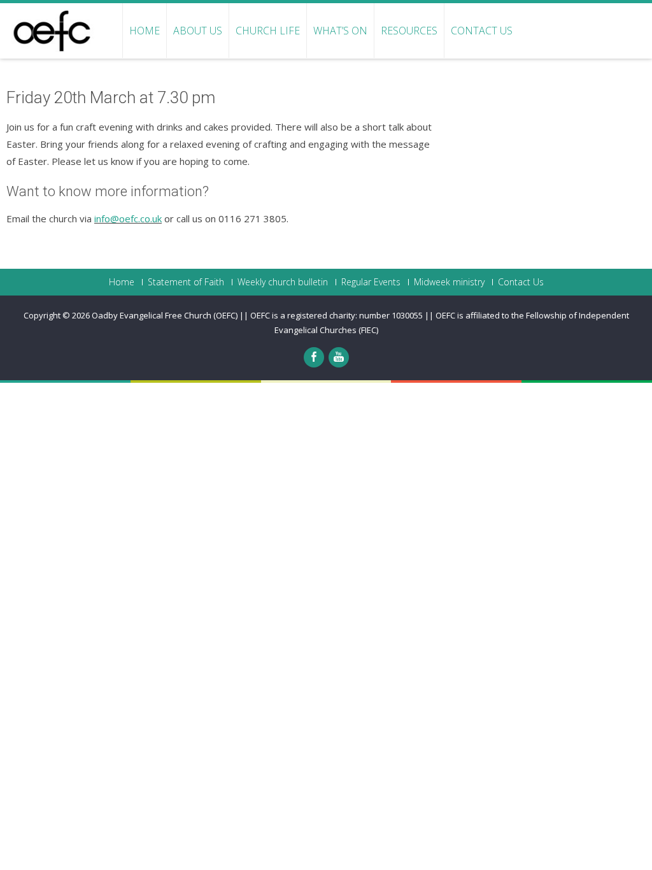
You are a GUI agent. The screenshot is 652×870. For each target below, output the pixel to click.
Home (144, 31)
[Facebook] (314, 357)
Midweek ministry (449, 282)
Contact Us (482, 31)
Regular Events (370, 282)
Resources (409, 31)
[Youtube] (339, 357)
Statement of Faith (186, 282)
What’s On (340, 31)
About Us (197, 31)
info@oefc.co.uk (128, 218)
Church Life (268, 31)
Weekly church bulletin (282, 282)
